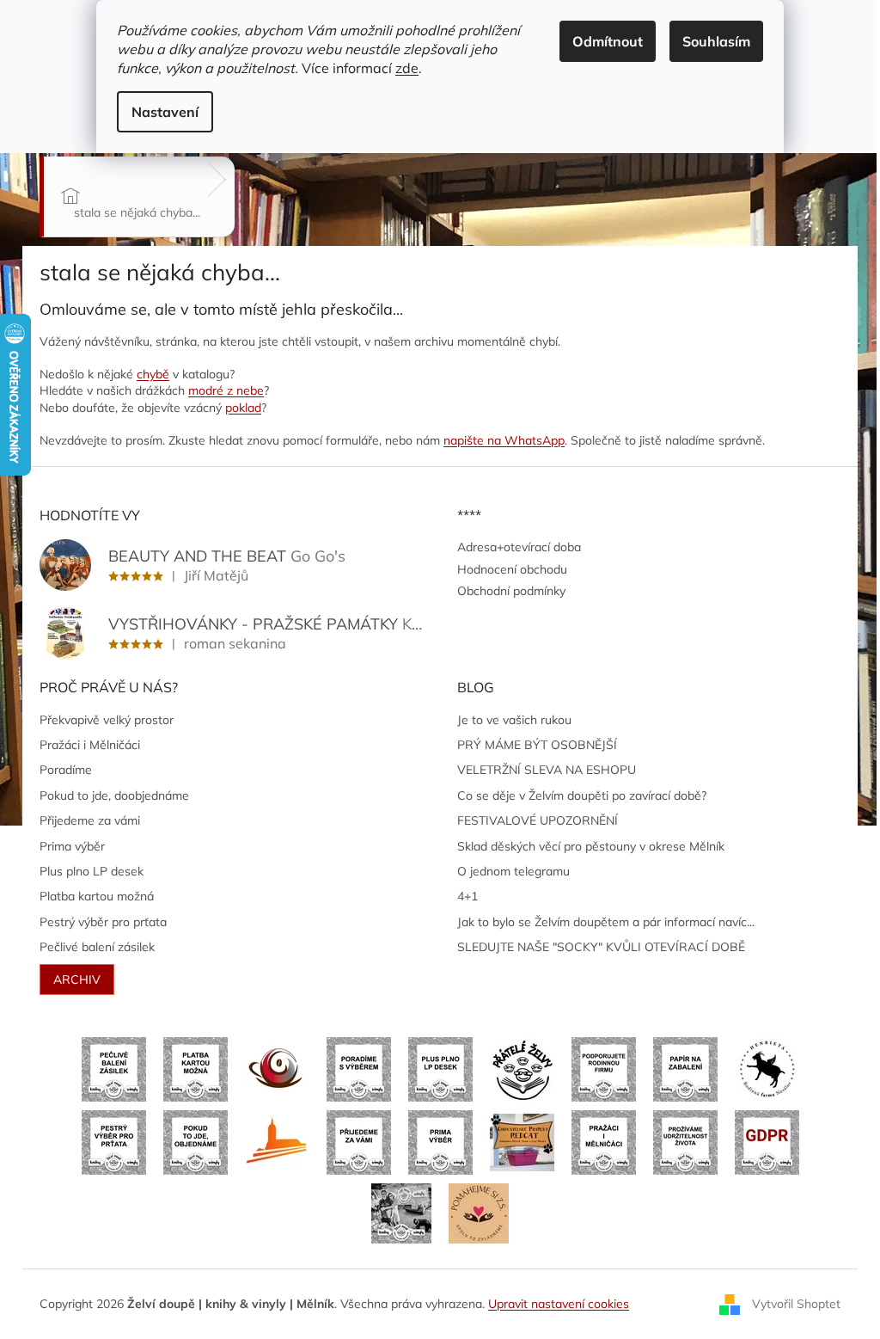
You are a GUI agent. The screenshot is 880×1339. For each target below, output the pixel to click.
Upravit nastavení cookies (558, 1303)
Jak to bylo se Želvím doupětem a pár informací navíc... (606, 922)
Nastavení (165, 111)
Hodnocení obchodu (512, 569)
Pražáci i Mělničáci (90, 744)
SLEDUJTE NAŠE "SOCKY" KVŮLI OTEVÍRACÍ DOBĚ (601, 947)
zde (407, 68)
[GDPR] (767, 1141)
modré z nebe (226, 390)
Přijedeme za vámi (90, 820)
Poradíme (66, 769)
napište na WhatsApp (504, 440)
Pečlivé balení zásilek (97, 947)
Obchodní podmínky (511, 591)
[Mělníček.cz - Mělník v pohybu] (277, 1141)
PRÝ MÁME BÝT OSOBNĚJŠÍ (537, 744)
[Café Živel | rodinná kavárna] (277, 1068)
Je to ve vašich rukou (514, 720)
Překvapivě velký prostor (107, 720)
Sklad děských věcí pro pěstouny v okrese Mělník (590, 846)
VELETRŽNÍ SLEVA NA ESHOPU (546, 769)
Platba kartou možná (97, 896)
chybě (153, 374)
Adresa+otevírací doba (519, 547)
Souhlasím (716, 41)
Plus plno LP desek (92, 871)
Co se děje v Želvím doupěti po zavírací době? (581, 795)
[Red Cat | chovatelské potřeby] (522, 1141)
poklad (243, 407)
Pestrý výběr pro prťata (103, 922)
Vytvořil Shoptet (796, 1303)
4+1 (467, 896)
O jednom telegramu (513, 871)
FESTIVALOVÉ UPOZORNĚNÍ (537, 820)
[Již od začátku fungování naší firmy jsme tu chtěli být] (603, 1141)
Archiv (77, 979)
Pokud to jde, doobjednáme (114, 795)
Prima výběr (72, 846)
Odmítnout (607, 41)
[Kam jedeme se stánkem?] (401, 1212)
